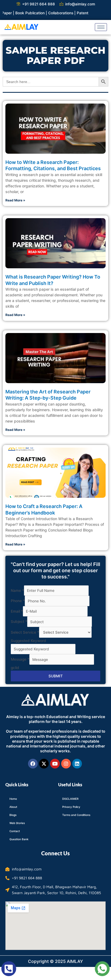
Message (20, 659)
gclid (15, 667)
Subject (19, 622)
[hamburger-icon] (101, 27)
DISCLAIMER (70, 798)
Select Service (25, 632)
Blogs (12, 814)
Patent (74, 13)
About (13, 806)
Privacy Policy (71, 806)
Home (13, 798)
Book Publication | (23, 13)
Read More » (15, 200)
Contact (14, 831)
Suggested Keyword (28, 641)
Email (17, 611)
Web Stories (17, 823)
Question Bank (19, 839)
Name (17, 590)
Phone (18, 601)
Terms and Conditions (76, 814)
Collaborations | (54, 13)
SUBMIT (55, 676)
